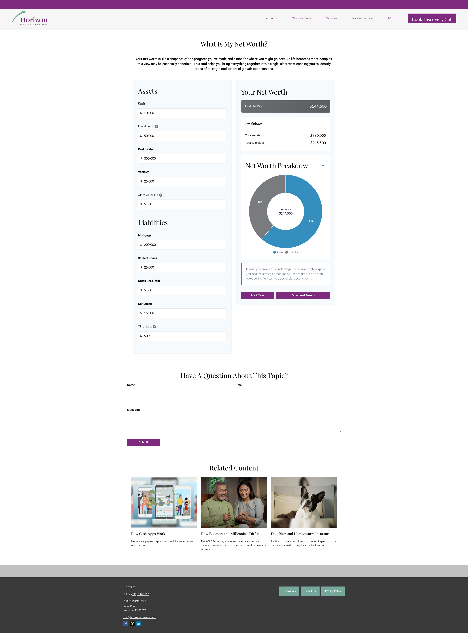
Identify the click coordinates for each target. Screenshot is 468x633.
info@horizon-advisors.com (139, 617)
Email (239, 385)
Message (133, 410)
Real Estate (145, 149)
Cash (141, 103)
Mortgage (144, 235)
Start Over (257, 295)
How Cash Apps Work (148, 534)
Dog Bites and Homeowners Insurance (300, 534)
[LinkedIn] (138, 623)
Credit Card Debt (149, 281)
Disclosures (289, 591)
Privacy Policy (333, 591)
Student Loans (147, 258)
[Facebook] (125, 623)
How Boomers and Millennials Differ (229, 534)
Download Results (303, 295)
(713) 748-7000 (140, 594)
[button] (276, 18)
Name (131, 385)
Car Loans (145, 304)
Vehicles (143, 172)
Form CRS (310, 591)
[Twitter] (132, 623)
